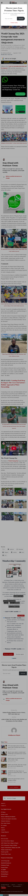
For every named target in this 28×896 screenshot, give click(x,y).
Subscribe (21, 18)
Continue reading (14, 22)
